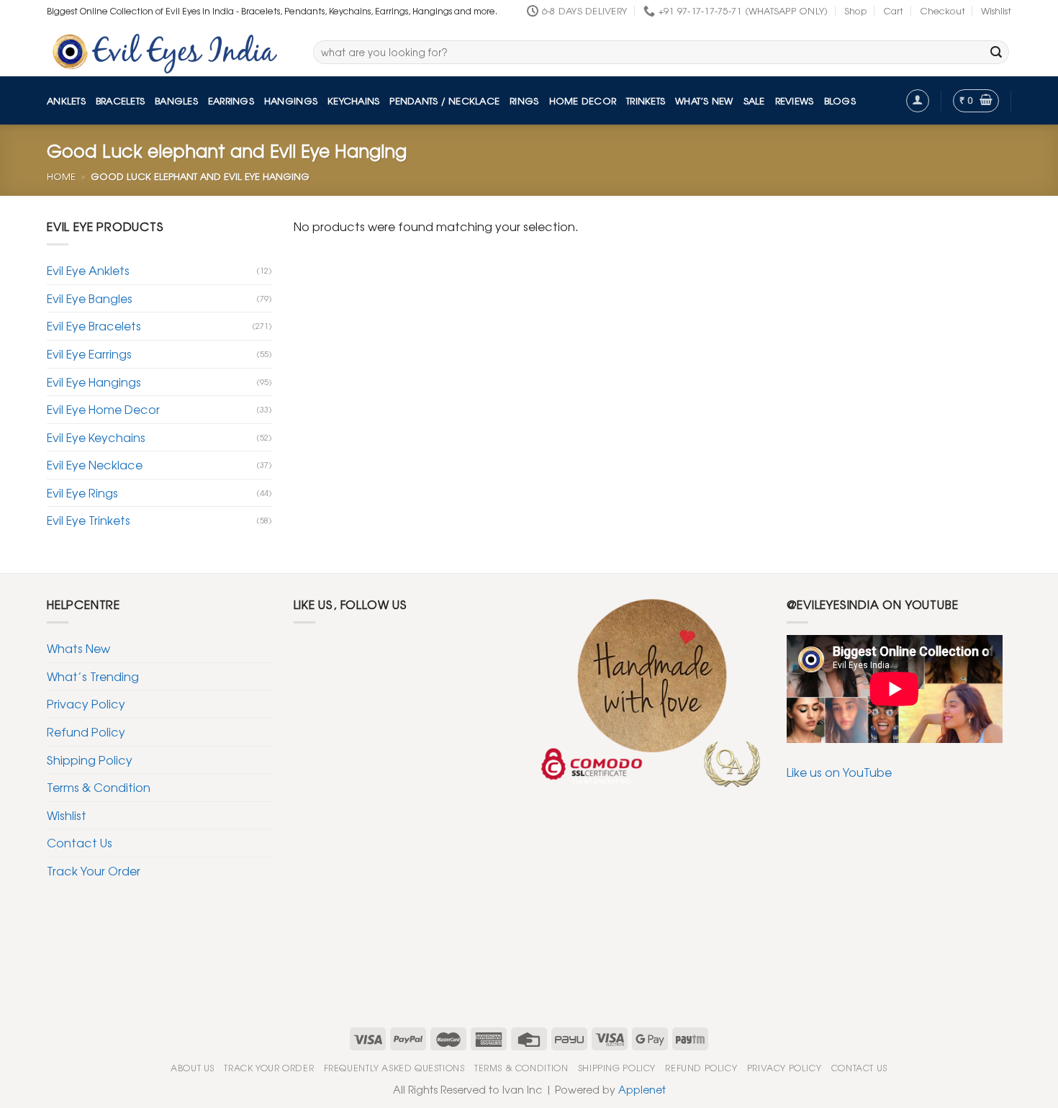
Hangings (290, 100)
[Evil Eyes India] (169, 49)
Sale (754, 100)
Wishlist (996, 10)
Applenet (642, 1088)
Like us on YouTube (839, 771)
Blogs (840, 100)
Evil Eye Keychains (96, 437)
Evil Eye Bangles (89, 298)
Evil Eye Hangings (94, 381)
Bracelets (120, 100)
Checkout (942, 10)
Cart (893, 10)
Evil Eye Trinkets (88, 519)
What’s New (704, 100)
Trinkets (645, 100)
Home (61, 176)
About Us (192, 1067)
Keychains (353, 100)
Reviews (794, 100)
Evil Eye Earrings (89, 353)
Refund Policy (86, 731)
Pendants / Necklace (444, 100)
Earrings (231, 100)
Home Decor (583, 100)
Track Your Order (93, 870)
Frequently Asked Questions (394, 1067)
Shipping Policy (89, 759)
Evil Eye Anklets (88, 270)
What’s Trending (93, 676)
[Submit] (996, 52)
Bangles (176, 100)
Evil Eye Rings (82, 492)
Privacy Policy (86, 703)
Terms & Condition (98, 787)
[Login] (917, 100)
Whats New (78, 648)
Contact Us (79, 842)
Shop (855, 10)
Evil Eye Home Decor (103, 409)
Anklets (66, 100)
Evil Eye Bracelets (94, 325)
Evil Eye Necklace (95, 464)
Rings (524, 100)
